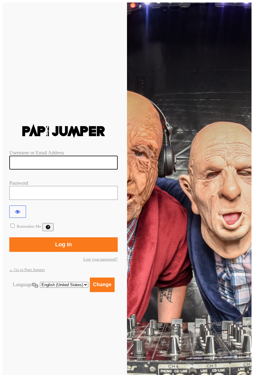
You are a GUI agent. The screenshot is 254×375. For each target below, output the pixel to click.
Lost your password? (100, 259)
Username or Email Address (36, 152)
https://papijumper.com (63, 131)
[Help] (48, 227)
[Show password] (17, 211)
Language (22, 284)
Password (18, 183)
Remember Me (29, 226)
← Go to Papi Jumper (27, 269)
